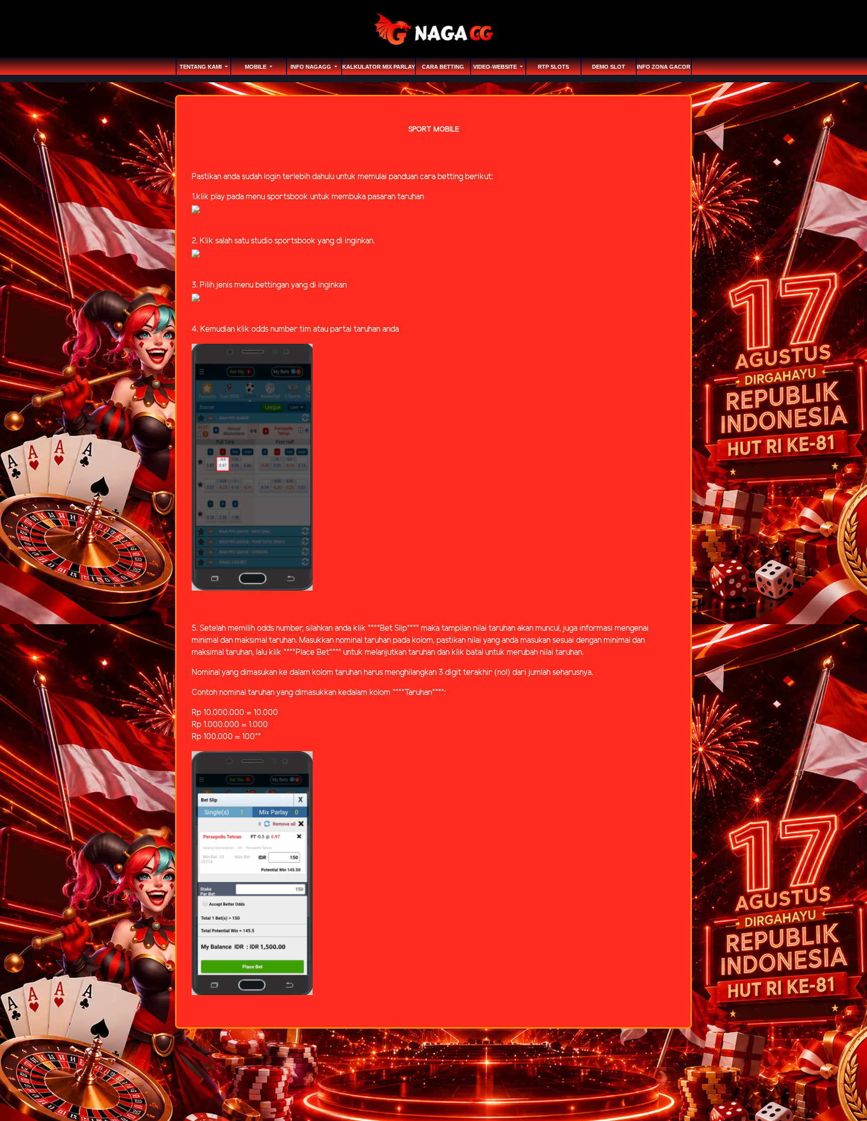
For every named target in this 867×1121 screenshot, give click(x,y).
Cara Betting (443, 67)
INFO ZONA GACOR (663, 67)
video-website (495, 67)
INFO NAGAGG (312, 67)
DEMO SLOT (608, 67)
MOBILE (256, 67)
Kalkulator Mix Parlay (378, 67)
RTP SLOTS (553, 67)
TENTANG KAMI (201, 67)
